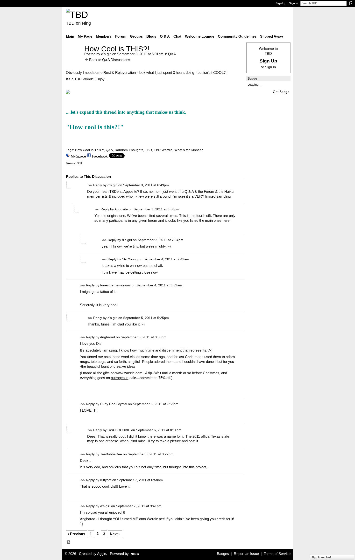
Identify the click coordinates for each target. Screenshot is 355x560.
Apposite (121, 209)
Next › (115, 534)
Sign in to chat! (321, 557)
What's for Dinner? (188, 150)
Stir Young (130, 259)
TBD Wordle (163, 150)
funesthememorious (115, 285)
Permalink (90, 185)
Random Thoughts (129, 150)
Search (350, 3)
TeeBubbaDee (111, 454)
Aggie (101, 554)
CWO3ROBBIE (118, 430)
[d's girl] (73, 58)
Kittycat (105, 480)
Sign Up (281, 3)
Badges (223, 554)
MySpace (78, 156)
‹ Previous (76, 534)
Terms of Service (277, 554)
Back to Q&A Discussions (109, 60)
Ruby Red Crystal (113, 404)
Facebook (100, 156)
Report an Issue (246, 554)
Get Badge (281, 92)
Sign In (293, 3)
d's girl (106, 54)
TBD (148, 150)
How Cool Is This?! (89, 150)
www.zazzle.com (128, 373)
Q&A (172, 54)
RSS (68, 542)
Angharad (107, 337)
